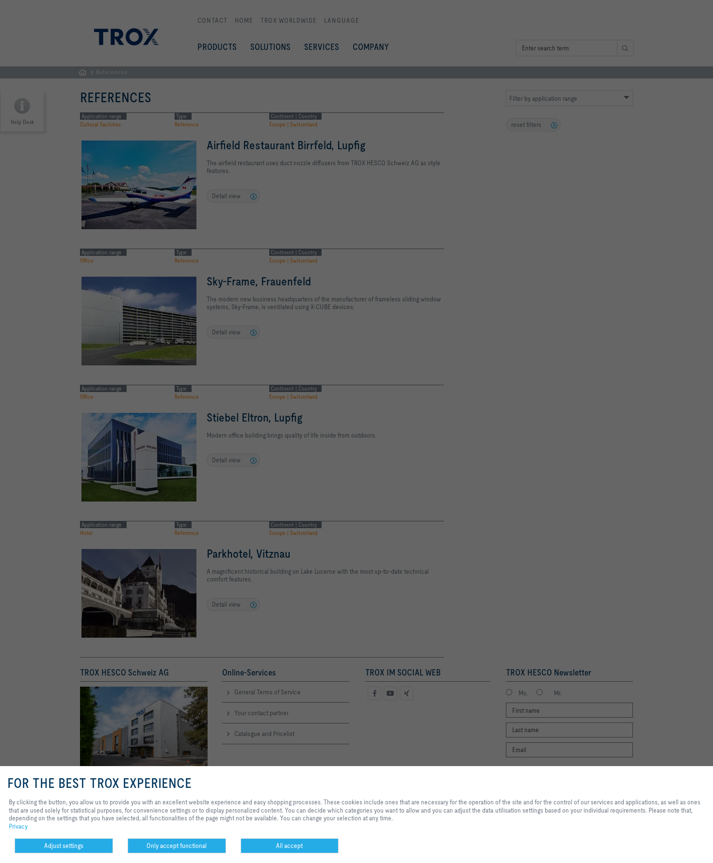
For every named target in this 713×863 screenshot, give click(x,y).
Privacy (18, 826)
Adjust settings (63, 845)
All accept (289, 845)
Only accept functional (176, 845)
